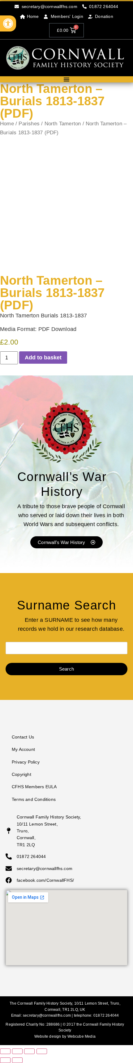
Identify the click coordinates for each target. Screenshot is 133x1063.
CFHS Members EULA (34, 786)
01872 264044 (106, 1015)
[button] (8, 23)
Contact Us (23, 736)
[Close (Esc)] (41, 1051)
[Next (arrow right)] (17, 1060)
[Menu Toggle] (66, 79)
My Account (23, 749)
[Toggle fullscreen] (17, 1051)
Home (7, 124)
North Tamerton (63, 124)
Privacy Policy (26, 762)
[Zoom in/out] (5, 1051)
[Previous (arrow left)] (5, 1060)
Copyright (21, 774)
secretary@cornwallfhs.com (47, 1015)
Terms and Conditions (34, 799)
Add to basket (43, 357)
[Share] (29, 1051)
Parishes (29, 124)
